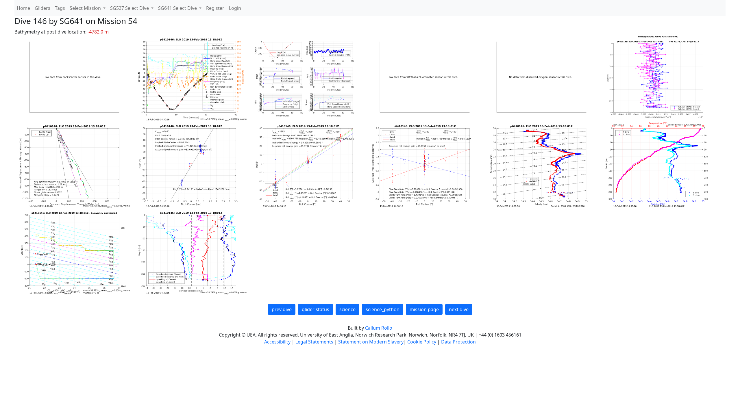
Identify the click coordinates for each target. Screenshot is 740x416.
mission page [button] (424, 309)
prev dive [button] (282, 309)
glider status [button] (315, 309)
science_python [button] (382, 309)
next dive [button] (459, 309)
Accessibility (278, 342)
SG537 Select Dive (130, 8)
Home (23, 8)
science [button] (347, 309)
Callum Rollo (378, 328)
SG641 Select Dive (178, 8)
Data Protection (458, 342)
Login (235, 8)
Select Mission (86, 8)
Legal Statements (314, 342)
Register (215, 8)
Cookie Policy (422, 342)
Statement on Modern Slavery (371, 342)
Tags (60, 8)
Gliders (42, 8)
